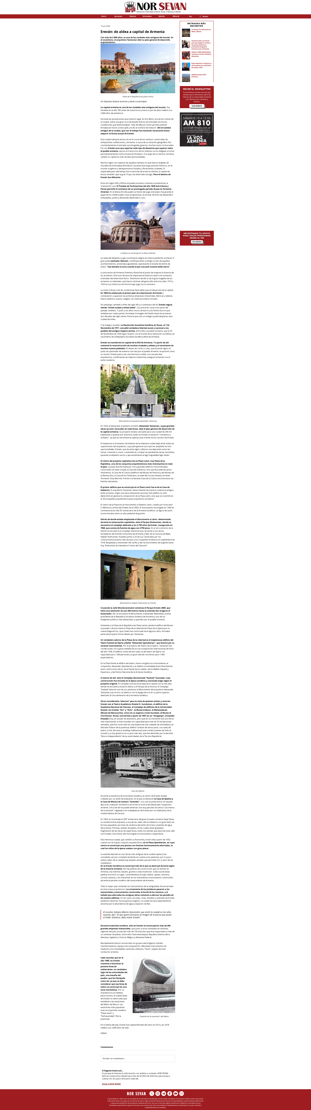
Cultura (104, 1033)
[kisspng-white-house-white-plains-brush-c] (181, 1093)
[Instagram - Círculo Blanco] (157, 1093)
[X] (151, 1093)
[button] (118, 16)
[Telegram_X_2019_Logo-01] (163, 1093)
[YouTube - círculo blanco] (175, 1093)
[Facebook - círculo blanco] (169, 1093)
